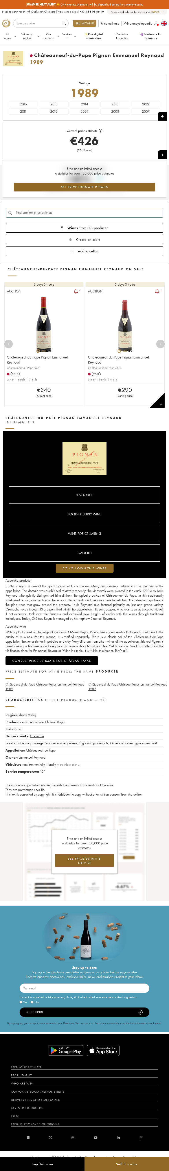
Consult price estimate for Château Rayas (51, 661)
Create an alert (88, 239)
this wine (42, 1164)
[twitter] (50, 1137)
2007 (146, 111)
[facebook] (28, 1137)
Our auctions (48, 36)
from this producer (87, 228)
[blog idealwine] (140, 1137)
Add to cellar (88, 251)
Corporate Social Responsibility (37, 1092)
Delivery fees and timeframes (35, 1100)
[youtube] (95, 1137)
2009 (84, 111)
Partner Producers (27, 1108)
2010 (53, 111)
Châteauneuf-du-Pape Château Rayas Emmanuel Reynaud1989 (45, 686)
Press (15, 1116)
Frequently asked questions (35, 1124)
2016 (23, 104)
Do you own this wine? (84, 568)
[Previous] (8, 344)
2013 (115, 104)
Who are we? (22, 1083)
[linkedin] (118, 1137)
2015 (53, 104)
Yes (25, 1002)
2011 (23, 111)
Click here (49, 11)
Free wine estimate (26, 1067)
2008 (115, 111)
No (37, 1002)
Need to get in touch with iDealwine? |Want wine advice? (53, 11)
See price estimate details (84, 187)
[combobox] (157, 11)
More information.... (68, 765)
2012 (145, 104)
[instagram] (73, 1137)
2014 (84, 104)
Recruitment (21, 1075)
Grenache (37, 736)
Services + (67, 36)
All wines (7, 36)
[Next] (160, 344)
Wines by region (27, 36)
